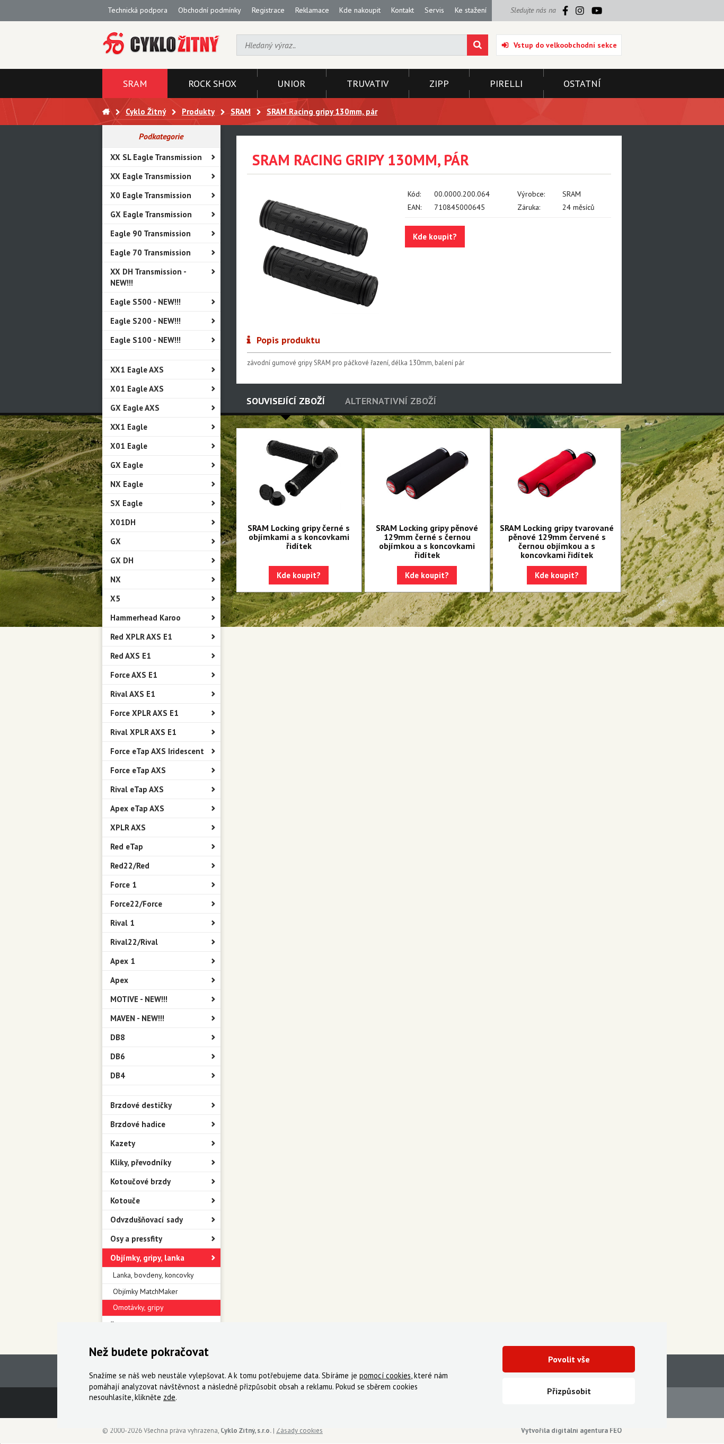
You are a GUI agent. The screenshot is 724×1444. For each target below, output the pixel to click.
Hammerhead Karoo (145, 618)
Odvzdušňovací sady (146, 1220)
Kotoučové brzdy (140, 1181)
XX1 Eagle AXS (137, 370)
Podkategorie (161, 136)
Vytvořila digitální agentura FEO (571, 1430)
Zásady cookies (299, 1430)
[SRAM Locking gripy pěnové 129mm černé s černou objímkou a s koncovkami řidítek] (427, 473)
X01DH (123, 522)
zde (169, 1397)
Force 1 (123, 885)
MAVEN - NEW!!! (137, 1018)
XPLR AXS (128, 827)
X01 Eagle (128, 446)
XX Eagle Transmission (150, 176)
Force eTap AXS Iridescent (157, 751)
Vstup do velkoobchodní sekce (565, 45)
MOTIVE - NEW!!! (138, 999)
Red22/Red (129, 866)
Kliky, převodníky (140, 1162)
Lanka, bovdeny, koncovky (153, 1275)
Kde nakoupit (360, 10)
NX (115, 579)
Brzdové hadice (137, 1124)
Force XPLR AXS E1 (144, 713)
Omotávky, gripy (138, 1307)
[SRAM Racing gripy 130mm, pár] (318, 251)
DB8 (117, 1037)
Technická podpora (137, 10)
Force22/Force (136, 904)
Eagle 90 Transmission (150, 233)
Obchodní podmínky (209, 10)
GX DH (122, 560)
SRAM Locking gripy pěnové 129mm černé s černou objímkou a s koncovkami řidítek (427, 541)
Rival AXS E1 (132, 694)
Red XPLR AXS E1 (141, 637)
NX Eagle (126, 484)
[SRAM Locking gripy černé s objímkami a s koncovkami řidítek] (298, 473)
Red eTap (126, 846)
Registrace (268, 10)
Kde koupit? (435, 237)
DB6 (117, 1056)
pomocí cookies (385, 1375)
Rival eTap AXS (137, 789)
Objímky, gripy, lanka (147, 1258)
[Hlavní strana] (106, 112)
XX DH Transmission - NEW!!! (148, 277)
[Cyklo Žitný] (161, 44)
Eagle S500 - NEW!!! (145, 302)
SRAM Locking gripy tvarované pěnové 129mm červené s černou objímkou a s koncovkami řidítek (557, 541)
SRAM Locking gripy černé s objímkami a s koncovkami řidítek (299, 536)
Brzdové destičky (141, 1105)
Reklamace (312, 10)
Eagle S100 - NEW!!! (145, 340)
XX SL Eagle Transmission (156, 157)
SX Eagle (126, 503)
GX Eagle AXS (135, 408)
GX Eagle (126, 465)
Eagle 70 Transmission (150, 252)
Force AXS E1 (133, 675)
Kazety (122, 1143)
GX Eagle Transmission (151, 214)
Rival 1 (122, 923)
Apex (119, 980)
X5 (115, 598)
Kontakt (402, 10)
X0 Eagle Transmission (150, 195)
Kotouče (125, 1200)
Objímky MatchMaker (145, 1291)
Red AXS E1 (130, 656)
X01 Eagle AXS (137, 389)
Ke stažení (471, 10)
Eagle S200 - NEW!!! (145, 321)
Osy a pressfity (136, 1239)
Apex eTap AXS (137, 808)
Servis (434, 10)
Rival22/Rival (134, 942)
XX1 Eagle (128, 427)
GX (115, 541)
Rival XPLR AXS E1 (143, 732)
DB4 (117, 1075)
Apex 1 (122, 961)
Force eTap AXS (138, 770)
